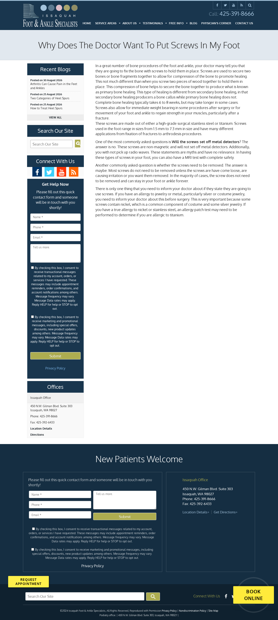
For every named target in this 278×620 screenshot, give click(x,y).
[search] (250, 5)
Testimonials (153, 23)
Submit (55, 356)
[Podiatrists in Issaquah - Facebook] (226, 596)
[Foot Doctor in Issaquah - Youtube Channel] (61, 172)
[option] (211, 496)
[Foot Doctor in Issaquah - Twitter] (49, 172)
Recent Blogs (55, 69)
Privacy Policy (55, 368)
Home (87, 23)
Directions (37, 434)
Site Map (213, 610)
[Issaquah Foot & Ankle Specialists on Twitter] (225, 5)
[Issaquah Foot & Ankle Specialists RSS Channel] (242, 5)
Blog (193, 23)
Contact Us (244, 23)
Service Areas (105, 23)
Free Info (176, 23)
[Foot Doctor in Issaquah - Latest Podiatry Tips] (74, 172)
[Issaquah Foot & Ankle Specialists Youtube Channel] (234, 5)
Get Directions (225, 512)
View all (55, 117)
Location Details (41, 428)
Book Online (253, 594)
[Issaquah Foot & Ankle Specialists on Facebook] (217, 5)
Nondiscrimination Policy (192, 610)
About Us (130, 23)
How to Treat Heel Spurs (46, 108)
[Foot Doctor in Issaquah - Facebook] (37, 172)
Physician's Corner (216, 23)
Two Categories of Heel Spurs (49, 98)
